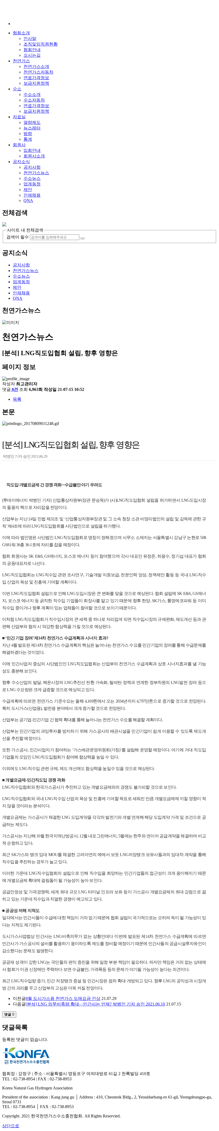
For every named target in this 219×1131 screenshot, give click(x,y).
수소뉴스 (32, 178)
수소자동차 (34, 100)
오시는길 (32, 55)
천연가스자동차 (38, 72)
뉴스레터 (32, 128)
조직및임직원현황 (41, 44)
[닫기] (4, 225)
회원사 (19, 145)
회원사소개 (34, 156)
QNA (28, 200)
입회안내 (32, 150)
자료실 (19, 117)
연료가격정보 (36, 77)
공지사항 (32, 167)
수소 (17, 89)
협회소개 (21, 33)
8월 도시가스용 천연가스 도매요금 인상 (63, 998)
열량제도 (32, 122)
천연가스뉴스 (36, 173)
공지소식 (21, 161)
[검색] (82, 238)
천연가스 (21, 61)
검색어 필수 (17, 237)
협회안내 (32, 49)
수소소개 (32, 94)
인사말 (30, 38)
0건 (15, 389)
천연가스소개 (36, 66)
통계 (28, 139)
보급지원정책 (36, 83)
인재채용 (32, 195)
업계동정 (32, 184)
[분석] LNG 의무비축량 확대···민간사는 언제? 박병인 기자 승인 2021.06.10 (95, 1004)
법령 (28, 133)
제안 (28, 189)
